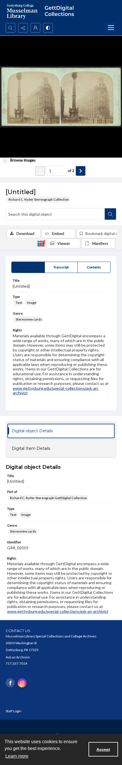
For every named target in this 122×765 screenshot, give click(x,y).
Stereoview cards (29, 319)
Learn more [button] (16, 756)
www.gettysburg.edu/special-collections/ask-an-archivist (56, 390)
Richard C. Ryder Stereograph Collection (39, 199)
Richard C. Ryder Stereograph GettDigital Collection (48, 498)
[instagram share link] (22, 682)
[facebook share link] (10, 682)
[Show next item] (80, 171)
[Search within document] (110, 214)
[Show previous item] (40, 171)
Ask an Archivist (18, 657)
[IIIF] (41, 243)
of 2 (71, 170)
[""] (61, 11)
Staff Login (13, 711)
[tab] (28, 267)
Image (31, 302)
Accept (103, 749)
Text (19, 302)
